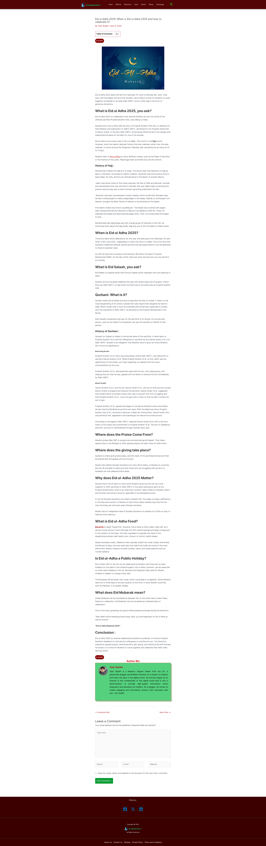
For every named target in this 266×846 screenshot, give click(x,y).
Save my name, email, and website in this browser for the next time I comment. (133, 773)
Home (111, 4)
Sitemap (127, 842)
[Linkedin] (141, 809)
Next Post (165, 712)
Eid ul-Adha (115, 156)
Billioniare (127, 4)
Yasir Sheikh (116, 667)
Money (151, 4)
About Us (108, 842)
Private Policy (137, 842)
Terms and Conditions (153, 842)
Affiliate (118, 4)
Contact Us (117, 842)
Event (136, 4)
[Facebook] (125, 809)
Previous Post (102, 712)
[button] (171, 4)
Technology (160, 4)
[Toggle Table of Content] (115, 34)
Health (143, 4)
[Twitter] (133, 809)
